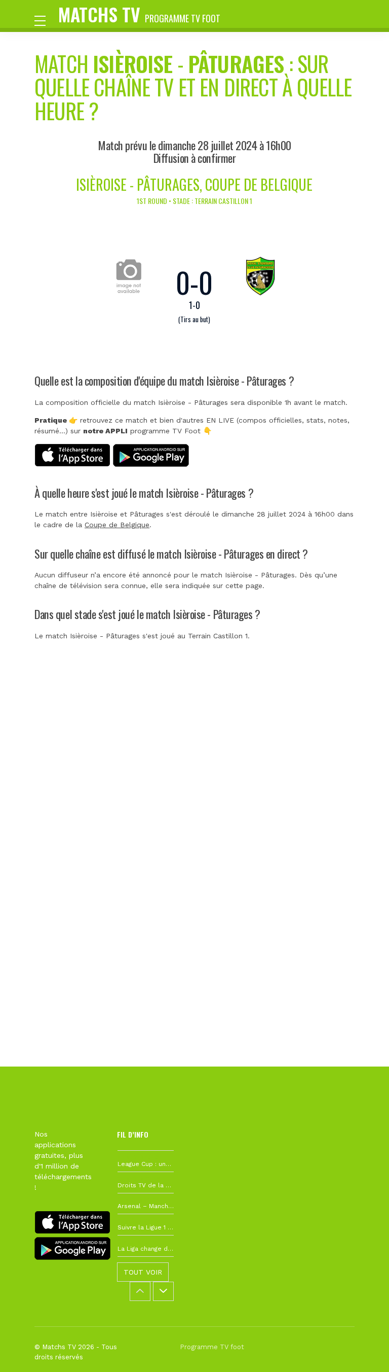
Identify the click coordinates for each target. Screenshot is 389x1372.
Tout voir (143, 1272)
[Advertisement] (194, 807)
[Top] (361, 1349)
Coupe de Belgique (117, 525)
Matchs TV (139, 14)
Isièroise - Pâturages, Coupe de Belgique (194, 184)
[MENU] (45, 20)
